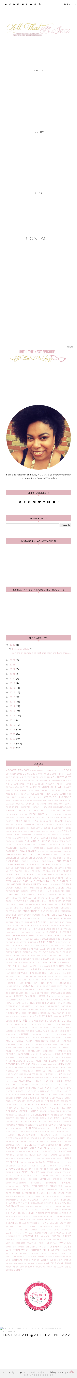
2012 (12, 715)
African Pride (23, 784)
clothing (41, 868)
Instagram (29, 986)
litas (50, 1024)
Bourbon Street (40, 831)
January (50, 990)
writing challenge (58, 1263)
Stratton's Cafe (16, 1190)
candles (30, 845)
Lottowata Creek (16, 1028)
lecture (11, 1021)
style (31, 1189)
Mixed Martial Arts (47, 1064)
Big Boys (61, 818)
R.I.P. (58, 1128)
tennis (45, 1200)
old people (42, 1098)
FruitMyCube (63, 942)
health (36, 969)
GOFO (52, 952)
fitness (38, 929)
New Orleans (27, 1088)
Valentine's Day (17, 1233)
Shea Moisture (62, 1162)
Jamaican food (26, 990)
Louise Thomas (39, 1028)
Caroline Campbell (32, 848)
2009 (12, 729)
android (11, 794)
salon (45, 1155)
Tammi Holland (44, 1196)
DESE (39, 888)
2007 (12, 738)
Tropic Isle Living (51, 1223)
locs (57, 1024)
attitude (50, 797)
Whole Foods (24, 1257)
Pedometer (54, 1111)
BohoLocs (23, 831)
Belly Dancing (50, 810)
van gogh (35, 1233)
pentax (67, 1111)
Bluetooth (58, 828)
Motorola (27, 1071)
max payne (32, 1047)
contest (25, 874)
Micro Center (62, 1054)
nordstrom (12, 1095)
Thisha (22, 1209)
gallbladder (45, 945)
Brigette (56, 838)
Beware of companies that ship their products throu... (41, 652)
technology (29, 1199)
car (61, 844)
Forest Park (52, 935)
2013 (12, 710)
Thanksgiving (15, 1203)
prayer (67, 1121)
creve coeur (41, 878)
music (58, 1074)
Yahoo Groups (33, 1267)
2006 (12, 743)
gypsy (9, 963)
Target (58, 1196)
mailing (10, 1034)
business (44, 841)
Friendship (46, 942)
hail (45, 963)
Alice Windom (39, 787)
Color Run (22, 871)
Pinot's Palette (15, 1118)
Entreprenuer (50, 911)
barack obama (15, 804)
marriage (11, 1044)
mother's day (63, 1068)
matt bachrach (15, 1048)
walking (65, 1242)
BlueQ (47, 828)
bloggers (11, 828)
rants (16, 1132)
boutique (55, 831)
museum (49, 1074)
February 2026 (20, 648)
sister (9, 1172)
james (40, 989)
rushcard (56, 1141)
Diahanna (12, 894)
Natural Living (17, 1084)
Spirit (67, 1179)
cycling (11, 881)
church (57, 865)
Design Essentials (57, 887)
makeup (24, 1034)
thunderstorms (62, 1210)
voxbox (20, 1243)
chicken (11, 858)
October (28, 1098)
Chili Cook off (39, 858)
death (37, 884)
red (42, 1132)
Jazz (59, 989)
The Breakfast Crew (38, 1203)
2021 (12, 673)
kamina (58, 999)
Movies (40, 1071)
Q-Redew (31, 1128)
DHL (68, 891)
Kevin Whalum (28, 1010)
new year (44, 1088)
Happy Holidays (39, 966)
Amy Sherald (42, 790)
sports (36, 1182)
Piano (68, 1115)
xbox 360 (18, 1267)
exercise (51, 914)
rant (9, 1132)
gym (68, 959)
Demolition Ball (24, 888)
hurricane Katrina (31, 983)
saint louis (24, 1144)
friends (33, 942)
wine (41, 1256)
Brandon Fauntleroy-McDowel (39, 835)
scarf (9, 1158)
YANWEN (48, 1267)
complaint (64, 871)
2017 (12, 692)
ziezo (68, 1267)
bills (19, 821)
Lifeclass (52, 1021)
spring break (58, 1182)
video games (62, 1236)
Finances (12, 929)
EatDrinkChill (14, 908)
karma (20, 1003)
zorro (9, 1270)
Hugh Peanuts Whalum (56, 980)
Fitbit (29, 929)
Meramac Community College (33, 1051)
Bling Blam (63, 825)
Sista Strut (63, 1169)
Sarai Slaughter (61, 1155)
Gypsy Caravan (23, 963)
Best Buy (36, 814)
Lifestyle (64, 1020)
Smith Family (30, 1172)
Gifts (9, 952)
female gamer (49, 926)
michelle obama (41, 1054)
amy (31, 790)
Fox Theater (14, 939)
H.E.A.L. (37, 963)
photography (37, 1114)
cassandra (53, 848)
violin (67, 1240)
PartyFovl (12, 1108)
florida (51, 932)
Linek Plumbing (16, 1024)
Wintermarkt (63, 1257)
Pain (8, 1104)
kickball (66, 1010)
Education (51, 908)
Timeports (44, 1213)
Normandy (27, 1094)
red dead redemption (58, 1132)
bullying (31, 841)
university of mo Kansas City (25, 1230)
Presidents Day (33, 1125)
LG (17, 1021)
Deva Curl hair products (48, 891)
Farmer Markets (25, 922)
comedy (36, 871)
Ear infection (51, 904)
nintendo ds (46, 1091)
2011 (12, 720)
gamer (24, 949)
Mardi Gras (14, 1040)
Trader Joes (53, 1220)
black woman (45, 825)
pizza (43, 1118)
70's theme (12, 777)
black (59, 821)
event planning (34, 915)
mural (40, 1074)
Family (58, 918)
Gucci (62, 959)
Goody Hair (13, 955)
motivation (12, 1071)
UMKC (58, 1226)
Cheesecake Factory (20, 854)
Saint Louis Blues (43, 1145)
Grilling (46, 959)
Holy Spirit (55, 976)
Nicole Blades (14, 1091)
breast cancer (40, 838)
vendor (45, 1236)
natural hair (30, 1081)
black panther (25, 825)
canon (42, 845)
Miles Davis (58, 1057)
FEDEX (34, 926)
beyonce (35, 818)
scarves (19, 1158)
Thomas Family (40, 1210)
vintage (35, 1239)
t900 (68, 1193)
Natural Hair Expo (57, 1081)
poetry (67, 1118)
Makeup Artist (43, 1034)
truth (32, 1226)
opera (39, 1101)
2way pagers (43, 774)
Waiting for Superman (42, 1243)
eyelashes (26, 918)
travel (66, 1219)
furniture (22, 946)
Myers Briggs (35, 1077)
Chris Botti (56, 858)
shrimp (29, 1169)
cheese (67, 851)
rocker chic (37, 1138)
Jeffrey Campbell (25, 996)
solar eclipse (62, 1172)
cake (8, 845)
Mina (68, 1057)
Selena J (58, 1159)
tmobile (56, 1213)
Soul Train (41, 1176)
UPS (49, 1229)
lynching (11, 1031)
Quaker (42, 1128)
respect (66, 1135)
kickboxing (13, 1013)
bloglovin (36, 828)
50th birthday (61, 774)
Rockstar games (56, 1138)
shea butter (44, 1162)
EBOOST (38, 908)
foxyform (71, 347)
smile (17, 1172)
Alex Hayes (64, 784)
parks (58, 1104)
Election (66, 908)
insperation (13, 986)
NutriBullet (44, 1094)
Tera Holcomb (62, 1200)
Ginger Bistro (21, 952)
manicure (38, 1037)
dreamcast (55, 901)
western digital (61, 1250)
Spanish (45, 1179)
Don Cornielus (38, 901)
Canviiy (52, 845)
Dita (51, 898)
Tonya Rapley (38, 1216)
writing (40, 1263)
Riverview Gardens (17, 1138)
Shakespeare (27, 1162)
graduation (39, 955)
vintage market (52, 1239)
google (25, 955)
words (35, 1260)
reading (25, 1132)
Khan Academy (49, 1010)
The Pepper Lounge (32, 1206)
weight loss (60, 1246)
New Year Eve (62, 1088)
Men (8, 1051)
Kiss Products (24, 1016)
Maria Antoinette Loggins (42, 1041)
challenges (28, 851)
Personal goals (15, 1115)
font (9, 935)
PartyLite (26, 1108)
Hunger (10, 983)
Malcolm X (25, 1037)
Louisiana (56, 1028)
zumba (18, 1270)
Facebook (39, 918)
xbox (8, 1267)
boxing (66, 831)
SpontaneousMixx (16, 1183)
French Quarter (16, 942)
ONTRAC (31, 1101)
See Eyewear (44, 1159)
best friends (53, 814)
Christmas (63, 861)
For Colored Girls (32, 935)
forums (66, 935)
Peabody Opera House (22, 1111)
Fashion (42, 922)
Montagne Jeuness (44, 1068)
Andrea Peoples (61, 790)
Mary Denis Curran (30, 1044)
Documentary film (17, 901)
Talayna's (11, 1196)
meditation (65, 1048)
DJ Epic (66, 898)
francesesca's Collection (39, 939)
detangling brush (17, 891)
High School (51, 973)
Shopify (52, 1166)
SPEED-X (57, 1179)
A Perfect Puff (29, 777)
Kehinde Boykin (34, 1003)
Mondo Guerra (24, 1068)
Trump (67, 1223)
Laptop (66, 1016)
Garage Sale (37, 949)
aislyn (50, 783)
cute (68, 878)
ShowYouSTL (15, 1168)
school (31, 1158)
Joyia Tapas (25, 1000)
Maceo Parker (25, 1031)
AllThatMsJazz (61, 786)
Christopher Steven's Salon (28, 864)
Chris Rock (30, 861)
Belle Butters (28, 810)
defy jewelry (51, 884)
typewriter (45, 1226)
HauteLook (23, 970)
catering (12, 851)
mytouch (49, 1077)
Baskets (25, 807)
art (64, 793)
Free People (63, 939)
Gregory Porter (30, 959)
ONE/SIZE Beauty (16, 1101)
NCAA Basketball (43, 1085)
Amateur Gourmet (17, 790)
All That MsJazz (35, 1372)
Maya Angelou (48, 1048)
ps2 (65, 1125)
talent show (26, 1196)
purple (20, 1128)
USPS (56, 1230)
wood (27, 1260)
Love (68, 1027)
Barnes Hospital (36, 804)
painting (33, 1104)
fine (21, 929)
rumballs (42, 1141)
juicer (36, 1000)
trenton (12, 1222)
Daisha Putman (34, 881)
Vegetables (30, 1236)
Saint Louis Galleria (34, 1148)
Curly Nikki (57, 878)
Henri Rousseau (52, 970)
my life (21, 1077)
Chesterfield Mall (48, 854)
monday (10, 1068)
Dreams (67, 901)
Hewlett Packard (29, 973)
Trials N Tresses (29, 1223)
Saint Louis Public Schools (28, 1151)
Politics (30, 1121)
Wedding (32, 1246)
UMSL (68, 1226)
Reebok (10, 1135)
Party (67, 1104)
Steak (68, 1186)
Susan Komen (46, 1193)
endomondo (31, 910)
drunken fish (15, 904)
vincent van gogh (17, 1240)
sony (27, 1175)
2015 (12, 701)
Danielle (52, 881)
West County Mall (35, 1249)
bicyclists (48, 817)
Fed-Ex (25, 925)
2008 (12, 734)
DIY (57, 898)
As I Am (35, 797)
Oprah (49, 1101)
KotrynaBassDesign (39, 1374)
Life (23, 1020)
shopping (64, 1165)
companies (49, 871)
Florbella (38, 932)
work (44, 1260)
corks (50, 874)
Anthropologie (50, 794)
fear (16, 926)
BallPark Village (52, 801)
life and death (37, 1021)
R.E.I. (51, 1128)
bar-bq (67, 801)
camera (18, 845)
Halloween (64, 963)
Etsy (20, 915)
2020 (12, 678)
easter (66, 904)
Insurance (43, 986)
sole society (14, 1176)
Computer (12, 874)
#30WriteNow (17, 770)
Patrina (66, 1108)
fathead (59, 922)
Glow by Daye (39, 952)
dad (19, 881)
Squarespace (13, 1186)
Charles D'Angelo (49, 851)
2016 (12, 697)
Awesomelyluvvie (16, 801)
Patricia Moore (47, 1108)
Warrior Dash (15, 1247)
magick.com (64, 1031)
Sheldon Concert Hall (21, 1166)
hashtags (11, 970)
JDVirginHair (27, 993)
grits (55, 959)
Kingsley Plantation (52, 1013)
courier (27, 878)
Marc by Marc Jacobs (58, 1037)
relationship (27, 1134)
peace (43, 1111)
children (22, 858)
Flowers (65, 932)
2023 (12, 664)
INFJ (49, 983)
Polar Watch (14, 1121)
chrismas (47, 861)
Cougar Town (63, 874)
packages (66, 1101)
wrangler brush (24, 1263)
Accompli (44, 777)
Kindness (33, 1013)
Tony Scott (23, 1216)
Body (68, 828)
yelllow (58, 1267)
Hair (53, 962)
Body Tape (12, 831)
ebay (28, 908)
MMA (62, 1064)
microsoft (12, 1057)
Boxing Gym (13, 835)
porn (57, 1121)
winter (50, 1257)
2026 (12, 644)
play (50, 1118)
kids (24, 1013)
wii (35, 1257)
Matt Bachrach (62, 1044)
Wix (8, 1260)
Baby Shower (34, 801)
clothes (30, 868)
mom (68, 1064)
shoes (41, 1165)
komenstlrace (42, 1016)
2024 (12, 659)
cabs (68, 841)
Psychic (10, 1128)
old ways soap (60, 1098)
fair (50, 918)
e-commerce (33, 904)
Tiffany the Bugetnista (22, 1213)
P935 (56, 1101)
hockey (42, 976)
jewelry (44, 996)
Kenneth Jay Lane (34, 1006)
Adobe (23, 781)
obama (17, 1098)
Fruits (10, 945)
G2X (33, 946)
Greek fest (13, 959)
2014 (12, 706)
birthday (31, 821)
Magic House (49, 1031)
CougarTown (13, 878)
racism (67, 1128)
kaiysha (46, 999)
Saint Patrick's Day (29, 1155)
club (50, 868)
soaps (50, 1172)
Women (17, 1259)
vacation (66, 1230)
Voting (10, 1243)
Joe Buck (57, 996)
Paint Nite (19, 1104)
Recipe (35, 1131)
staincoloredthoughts (42, 1186)
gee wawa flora (61, 949)
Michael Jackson (17, 1054)
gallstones (63, 945)
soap (43, 1172)
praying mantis (15, 1125)
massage (47, 1044)
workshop (56, 1260)
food (16, 935)
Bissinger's (47, 821)
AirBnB (39, 784)
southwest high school (21, 1179)
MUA (21, 1074)
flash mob (50, 929)
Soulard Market (60, 1176)
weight (43, 1247)
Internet (56, 986)
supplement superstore (21, 1193)
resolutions (49, 1135)
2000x (33, 770)
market (66, 1041)
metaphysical (63, 1051)
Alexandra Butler (17, 787)
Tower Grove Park (29, 1219)
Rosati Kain (26, 1141)
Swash (61, 1193)
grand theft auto (59, 955)
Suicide (41, 1190)
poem (58, 1118)
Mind (9, 1061)
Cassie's (66, 848)
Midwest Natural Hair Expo (35, 1057)
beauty (11, 810)
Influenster (63, 983)
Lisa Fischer (36, 1024)
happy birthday (16, 966)
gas (49, 949)
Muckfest (29, 1074)
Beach (36, 807)
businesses (58, 841)
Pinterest (32, 1118)
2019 (12, 683)
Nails (58, 1077)
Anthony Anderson (27, 794)
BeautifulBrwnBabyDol (57, 807)
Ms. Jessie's (56, 1071)
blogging (23, 828)
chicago (66, 854)
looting (66, 1024)
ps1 (60, 1125)
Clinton (19, 868)
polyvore (45, 1121)
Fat (52, 922)
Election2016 (13, 911)
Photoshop (57, 1115)
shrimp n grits (44, 1169)
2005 (12, 747)
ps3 (69, 1125)
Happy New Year (61, 966)
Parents (46, 1104)
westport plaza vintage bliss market (32, 1253)
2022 (12, 669)
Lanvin (57, 1016)
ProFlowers (50, 1125)
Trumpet (11, 1226)
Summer (52, 1189)
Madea (38, 1031)
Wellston (13, 1249)
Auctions (65, 797)
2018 (12, 687)
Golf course (63, 952)
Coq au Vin (39, 874)
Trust (22, 1226)
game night (13, 949)
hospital (33, 980)
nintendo (30, 1091)
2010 (12, 724)
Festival (65, 925)
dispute (42, 898)
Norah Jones (63, 1091)
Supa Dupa (64, 1190)
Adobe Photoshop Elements (44, 781)
